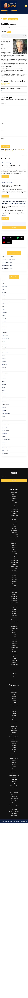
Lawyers (3, 378)
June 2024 (14, 547)
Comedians (4, 312)
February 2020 (14, 643)
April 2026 (14, 500)
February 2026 (14, 504)
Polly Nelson (10, 265)
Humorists (4, 361)
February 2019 (14, 660)
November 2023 (14, 562)
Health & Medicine (5, 352)
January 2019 (14, 662)
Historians (4, 358)
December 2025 (14, 509)
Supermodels (4, 433)
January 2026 (14, 507)
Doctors (3, 323)
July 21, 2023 (5, 27)
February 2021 (14, 617)
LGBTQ (3, 381)
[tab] (26, 6)
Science (3, 419)
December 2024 (14, 534)
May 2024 (14, 549)
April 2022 (14, 587)
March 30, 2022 (7, 165)
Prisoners (4, 407)
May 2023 (14, 575)
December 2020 (14, 622)
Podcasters (4, 401)
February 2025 (14, 530)
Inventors (4, 367)
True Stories (4, 444)
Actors (3, 283)
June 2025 (14, 522)
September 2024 (14, 541)
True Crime (4, 442)
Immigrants (4, 364)
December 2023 (14, 560)
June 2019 (14, 653)
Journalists (4, 370)
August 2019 (14, 649)
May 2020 (14, 636)
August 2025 (14, 517)
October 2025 (14, 513)
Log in (14, 676)
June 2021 (14, 609)
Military (5, 19)
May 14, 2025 (6, 206)
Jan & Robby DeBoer (10, 259)
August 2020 (14, 630)
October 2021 (14, 600)
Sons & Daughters (5, 421)
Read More (5, 177)
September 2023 (14, 566)
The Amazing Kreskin (5, 83)
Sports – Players (5, 430)
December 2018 (14, 664)
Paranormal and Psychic (7, 398)
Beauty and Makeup (6, 300)
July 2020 (14, 632)
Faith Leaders (5, 335)
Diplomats (4, 318)
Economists (4, 326)
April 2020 (14, 639)
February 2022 (14, 592)
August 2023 (14, 568)
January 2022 (14, 594)
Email (2, 130)
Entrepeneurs (4, 332)
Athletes (3, 295)
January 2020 (14, 645)
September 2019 (14, 647)
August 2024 (14, 543)
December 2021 (14, 596)
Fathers (3, 341)
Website (2, 138)
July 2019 (14, 651)
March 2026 (14, 502)
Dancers (3, 315)
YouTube (8, 242)
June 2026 (14, 496)
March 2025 (14, 528)
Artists (3, 289)
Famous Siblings (5, 338)
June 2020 (14, 634)
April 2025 (14, 526)
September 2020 (14, 628)
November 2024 (14, 536)
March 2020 (14, 641)
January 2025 (14, 532)
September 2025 (14, 515)
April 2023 (14, 577)
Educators (4, 329)
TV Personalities (5, 450)
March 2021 (14, 615)
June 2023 (14, 573)
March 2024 (14, 553)
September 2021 (14, 602)
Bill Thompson (15, 165)
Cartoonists (4, 306)
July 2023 (14, 570)
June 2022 (14, 583)
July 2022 (14, 581)
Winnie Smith (12, 256)
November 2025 (14, 511)
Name (2, 123)
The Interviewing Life (6, 439)
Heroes (3, 355)
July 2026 (14, 494)
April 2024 (14, 551)
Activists (3, 280)
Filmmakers (4, 344)
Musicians (4, 396)
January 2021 (14, 619)
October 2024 (14, 539)
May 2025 (14, 524)
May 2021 (14, 611)
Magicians (4, 384)
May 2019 (14, 656)
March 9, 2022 (7, 185)
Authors (3, 298)
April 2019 (14, 658)
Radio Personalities (6, 413)
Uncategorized (5, 453)
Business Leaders (5, 303)
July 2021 (14, 607)
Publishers (4, 410)
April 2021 (14, 613)
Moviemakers (4, 393)
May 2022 (14, 585)
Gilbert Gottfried (8, 262)
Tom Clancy (3, 84)
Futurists (3, 349)
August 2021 (14, 604)
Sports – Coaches (5, 424)
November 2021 (14, 598)
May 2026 (14, 498)
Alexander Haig (6, 163)
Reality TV (4, 416)
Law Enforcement (5, 375)
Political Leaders (5, 404)
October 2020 (14, 626)
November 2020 (14, 624)
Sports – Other (5, 427)
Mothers (3, 390)
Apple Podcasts (10, 237)
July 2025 (14, 519)
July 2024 (14, 545)
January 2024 (14, 558)
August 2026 (14, 492)
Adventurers (4, 286)
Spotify (21, 237)
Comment (3, 103)
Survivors (4, 436)
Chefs (3, 309)
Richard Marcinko (6, 182)
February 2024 (14, 556)
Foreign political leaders (7, 347)
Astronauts (4, 292)
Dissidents (4, 321)
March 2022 (14, 590)
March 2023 (14, 579)
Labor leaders (5, 372)
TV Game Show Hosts (6, 447)
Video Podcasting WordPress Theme (9, 821)
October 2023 (14, 564)
